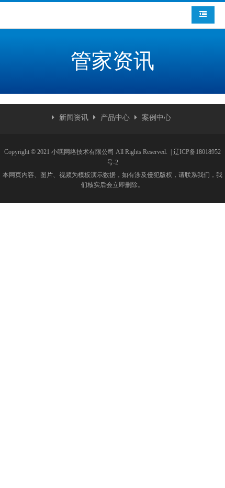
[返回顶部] (211, 474)
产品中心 (115, 117)
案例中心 (156, 117)
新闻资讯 (73, 117)
